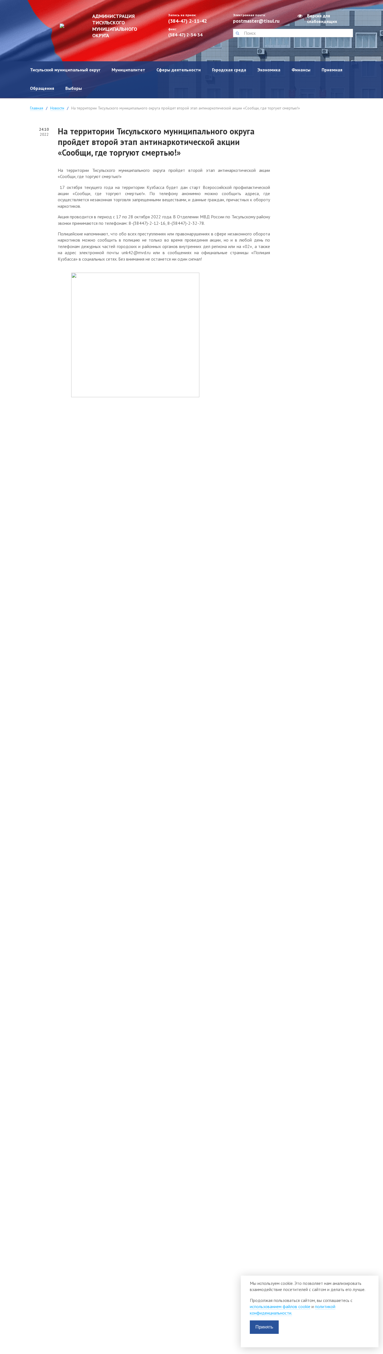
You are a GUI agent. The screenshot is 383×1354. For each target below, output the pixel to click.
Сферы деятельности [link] (178, 70)
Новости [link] (57, 108)
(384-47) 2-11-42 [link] (187, 21)
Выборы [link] (73, 88)
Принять (264, 1327)
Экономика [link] (268, 70)
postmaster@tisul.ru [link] (256, 21)
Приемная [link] (332, 70)
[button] (237, 33)
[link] (94, 26)
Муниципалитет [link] (128, 70)
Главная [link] (36, 108)
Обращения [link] (42, 88)
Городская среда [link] (229, 70)
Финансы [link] (301, 70)
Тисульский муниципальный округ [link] (65, 70)
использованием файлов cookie (280, 1306)
